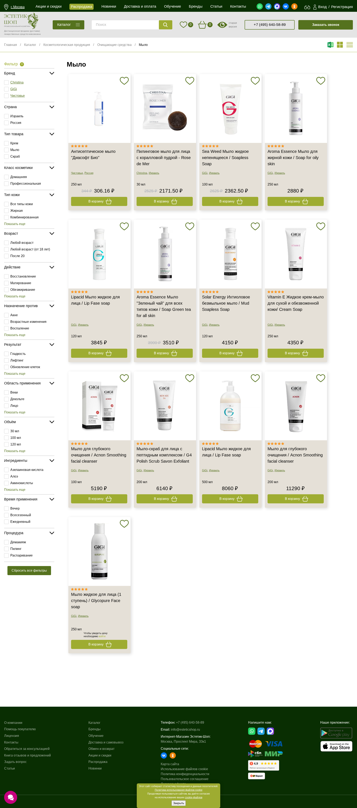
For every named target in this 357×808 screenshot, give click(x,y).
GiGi (13, 89)
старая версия (233, 25)
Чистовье (17, 95)
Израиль (16, 116)
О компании (13, 722)
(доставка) (35, 31)
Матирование (20, 283)
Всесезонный (20, 515)
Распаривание (21, 555)
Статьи (9, 768)
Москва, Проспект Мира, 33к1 (183, 741)
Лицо (14, 405)
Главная (10, 45)
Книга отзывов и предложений (27, 755)
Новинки (95, 768)
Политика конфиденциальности (185, 774)
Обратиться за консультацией (27, 749)
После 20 (17, 256)
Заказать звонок (325, 24)
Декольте (17, 399)
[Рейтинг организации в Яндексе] (263, 765)
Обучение (96, 735)
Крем (14, 143)
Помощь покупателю (20, 729)
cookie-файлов (193, 797)
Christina (17, 82)
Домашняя (18, 177)
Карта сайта (170, 764)
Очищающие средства (114, 45)
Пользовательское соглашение (184, 779)
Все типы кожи (21, 204)
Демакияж (18, 542)
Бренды (94, 729)
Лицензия (11, 735)
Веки (14, 392)
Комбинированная (24, 217)
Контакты (11, 742)
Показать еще (14, 224)
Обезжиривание (22, 289)
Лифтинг (17, 360)
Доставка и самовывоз (105, 742)
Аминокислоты (21, 483)
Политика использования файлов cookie (178, 790)
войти (102, 636)
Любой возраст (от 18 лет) (30, 249)
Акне (14, 315)
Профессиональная (25, 183)
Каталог (30, 45)
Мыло (143, 45)
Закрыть (178, 803)
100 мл (15, 437)
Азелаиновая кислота (26, 470)
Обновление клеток (25, 367)
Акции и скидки (99, 755)
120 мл (15, 444)
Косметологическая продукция (66, 45)
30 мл (14, 431)
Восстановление (23, 276)
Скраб (15, 156)
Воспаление (19, 328)
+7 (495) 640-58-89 (270, 25)
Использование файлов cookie (184, 769)
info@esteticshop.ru (185, 729)
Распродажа (97, 762)
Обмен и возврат (101, 749)
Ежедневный (20, 521)
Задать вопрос (15, 762)
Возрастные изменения (28, 321)
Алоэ (14, 476)
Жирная (16, 210)
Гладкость (18, 354)
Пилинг (15, 549)
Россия (15, 122)
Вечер (15, 508)
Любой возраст (21, 242)
